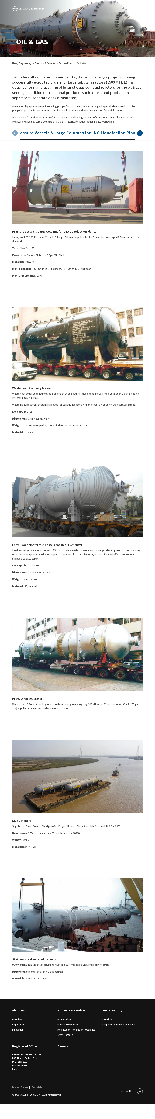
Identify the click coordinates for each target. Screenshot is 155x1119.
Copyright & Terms (20, 1087)
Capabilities (18, 1024)
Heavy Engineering (21, 63)
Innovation (18, 1029)
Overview (17, 1019)
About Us (18, 1010)
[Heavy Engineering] (29, 9)
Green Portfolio (65, 1035)
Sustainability (112, 1010)
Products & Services (45, 63)
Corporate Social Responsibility (118, 1024)
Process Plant (66, 63)
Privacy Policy (37, 1087)
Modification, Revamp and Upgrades (76, 1029)
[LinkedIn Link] (140, 1091)
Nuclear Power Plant (67, 1024)
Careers (62, 1046)
